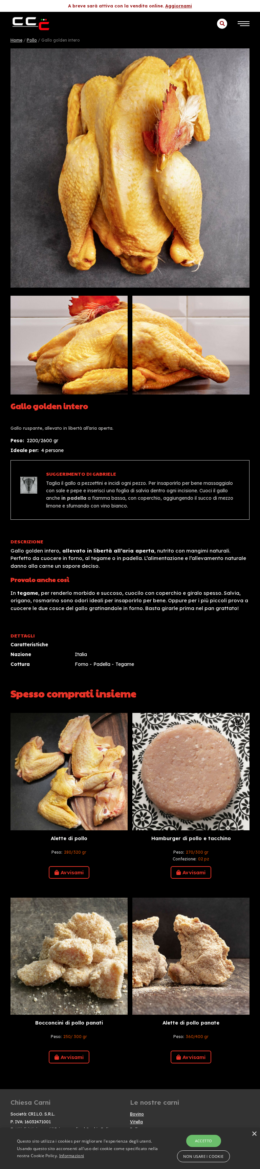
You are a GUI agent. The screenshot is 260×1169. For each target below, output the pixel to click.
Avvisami (72, 872)
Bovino (137, 1114)
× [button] (254, 1134)
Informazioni (71, 1156)
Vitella (136, 1121)
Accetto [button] (203, 1140)
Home (16, 40)
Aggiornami (178, 5)
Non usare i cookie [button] (203, 1156)
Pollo (32, 40)
